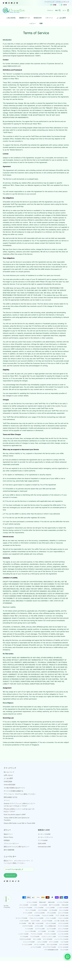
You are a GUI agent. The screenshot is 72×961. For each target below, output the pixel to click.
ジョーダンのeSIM (63, 934)
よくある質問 (61, 18)
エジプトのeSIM (51, 928)
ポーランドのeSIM (39, 944)
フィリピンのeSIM (27, 944)
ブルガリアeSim (35, 920)
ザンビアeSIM (64, 949)
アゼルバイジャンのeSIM (36, 918)
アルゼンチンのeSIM (47, 915)
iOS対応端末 (8, 781)
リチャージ (49, 18)
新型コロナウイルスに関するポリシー (16, 847)
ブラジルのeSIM (51, 913)
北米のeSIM (42, 843)
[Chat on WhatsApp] (67, 957)
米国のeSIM (51, 902)
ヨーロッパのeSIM (44, 834)
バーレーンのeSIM (51, 918)
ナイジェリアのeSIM (28, 942)
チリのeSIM (22, 923)
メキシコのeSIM (23, 905)
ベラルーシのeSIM (63, 918)
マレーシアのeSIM (31, 910)
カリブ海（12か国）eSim (61, 920)
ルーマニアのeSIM (36, 947)
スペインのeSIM (27, 913)
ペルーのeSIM (64, 942)
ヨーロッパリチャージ (45, 837)
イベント (7, 800)
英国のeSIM (42, 902)
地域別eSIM (38, 18)
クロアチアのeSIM (27, 926)
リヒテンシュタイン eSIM (49, 936)
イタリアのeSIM (42, 910)
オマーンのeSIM (53, 942)
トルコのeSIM (43, 905)
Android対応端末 (9, 785)
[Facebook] (6, 3)
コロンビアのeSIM (51, 923)
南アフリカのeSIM (54, 905)
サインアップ (10, 875)
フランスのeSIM (38, 907)
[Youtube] (11, 3)
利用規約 (7, 840)
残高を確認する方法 (10, 797)
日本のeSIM (65, 905)
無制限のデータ (24, 18)
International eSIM (44, 847)
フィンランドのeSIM (34, 915)
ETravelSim (7, 907)
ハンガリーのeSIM (23, 934)
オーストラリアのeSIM (25, 907)
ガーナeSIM (51, 931)
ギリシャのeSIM (63, 910)
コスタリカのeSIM (63, 923)
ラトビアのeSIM (34, 936)
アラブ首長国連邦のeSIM (51, 949)
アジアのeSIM (42, 840)
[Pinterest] (17, 3)
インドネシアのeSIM (62, 902)
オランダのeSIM (47, 939)
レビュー (33, 23)
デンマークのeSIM (63, 926)
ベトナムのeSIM (50, 907)
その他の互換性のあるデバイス (14, 788)
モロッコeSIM (37, 939)
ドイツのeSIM (42, 931)
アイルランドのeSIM (50, 934)
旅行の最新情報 (9, 850)
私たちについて (9, 772)
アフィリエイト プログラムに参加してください (20, 794)
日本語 (6, 899)
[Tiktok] (14, 3)
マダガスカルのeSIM (25, 939)
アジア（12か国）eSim (62, 915)
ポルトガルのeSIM (52, 944)
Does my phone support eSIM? (15, 814)
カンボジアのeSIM (47, 920)
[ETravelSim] (13, 10)
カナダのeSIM (53, 910)
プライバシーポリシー (11, 843)
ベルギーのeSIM (24, 920)
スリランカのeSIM (63, 947)
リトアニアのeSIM (63, 936)
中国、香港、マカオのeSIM (35, 923)
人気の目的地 (10, 18)
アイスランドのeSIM (36, 934)
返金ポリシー (8, 834)
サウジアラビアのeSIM (49, 947)
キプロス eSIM (39, 926)
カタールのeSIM (63, 944)
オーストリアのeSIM (21, 918)
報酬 (40, 23)
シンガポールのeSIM (62, 907)
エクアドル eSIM (40, 928)
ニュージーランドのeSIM (61, 939)
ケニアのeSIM (24, 936)
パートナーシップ (49, 2)
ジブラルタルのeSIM (62, 931)
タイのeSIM (33, 905)
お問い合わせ (8, 775)
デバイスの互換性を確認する (13, 791)
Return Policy (8, 837)
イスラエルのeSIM (39, 913)
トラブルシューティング (62, 2)
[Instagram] (9, 3)
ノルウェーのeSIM (42, 942)
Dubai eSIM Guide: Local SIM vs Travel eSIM (19, 823)
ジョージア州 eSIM (30, 931)
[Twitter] (3, 3)
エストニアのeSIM (63, 913)
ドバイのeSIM (29, 928)
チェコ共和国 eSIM (50, 926)
